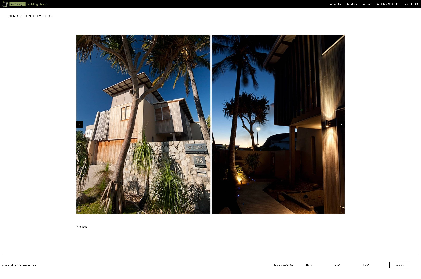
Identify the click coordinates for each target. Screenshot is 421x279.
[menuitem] (335, 4)
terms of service (27, 265)
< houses (81, 227)
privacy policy (9, 265)
